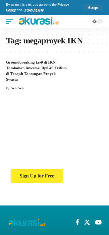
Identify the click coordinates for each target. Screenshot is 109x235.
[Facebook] (77, 222)
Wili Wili (18, 88)
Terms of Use (35, 10)
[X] (87, 222)
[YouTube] (98, 222)
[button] (91, 7)
